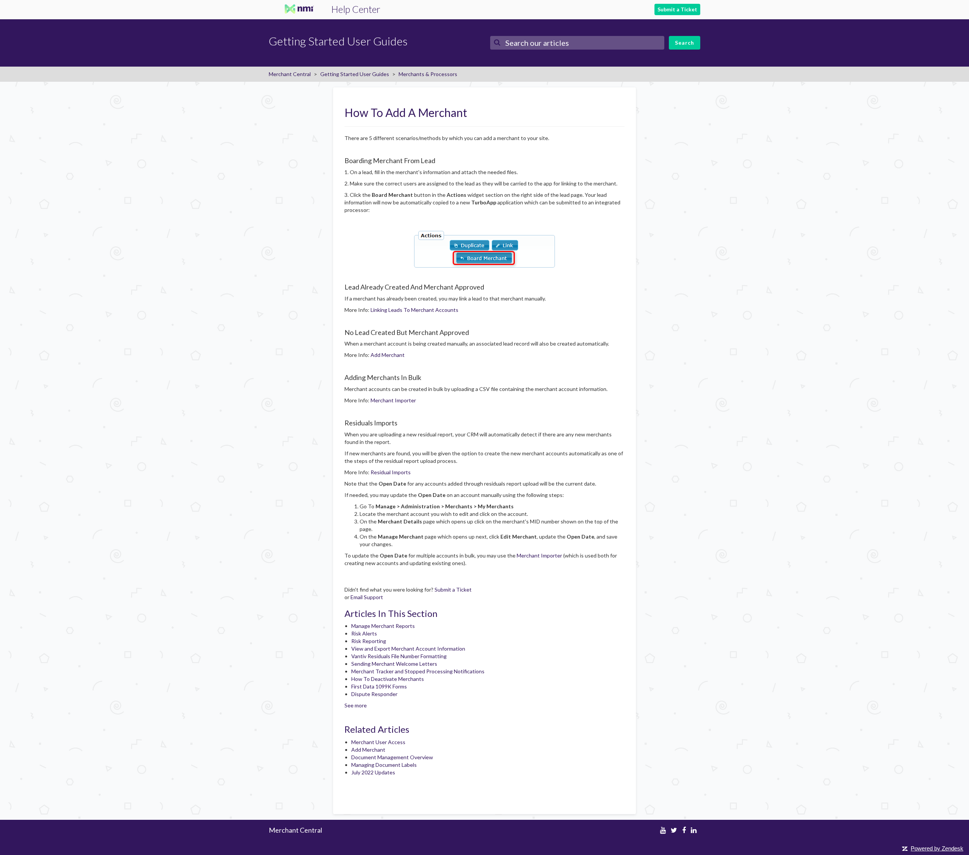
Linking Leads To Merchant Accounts (414, 310)
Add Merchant (388, 355)
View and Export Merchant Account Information (408, 648)
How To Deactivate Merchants (387, 679)
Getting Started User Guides (354, 74)
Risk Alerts (364, 633)
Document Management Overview (392, 757)
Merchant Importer (393, 400)
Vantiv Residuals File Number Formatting (399, 656)
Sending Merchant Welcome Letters (394, 663)
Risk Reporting (368, 641)
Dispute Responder (374, 694)
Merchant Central (290, 74)
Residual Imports (391, 472)
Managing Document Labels (384, 765)
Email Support (367, 597)
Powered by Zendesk (937, 848)
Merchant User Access (378, 742)
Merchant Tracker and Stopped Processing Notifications (417, 671)
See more (355, 705)
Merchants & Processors (428, 74)
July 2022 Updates (373, 772)
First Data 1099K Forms (379, 686)
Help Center (355, 9)
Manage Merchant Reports (383, 626)
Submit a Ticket (677, 9)
